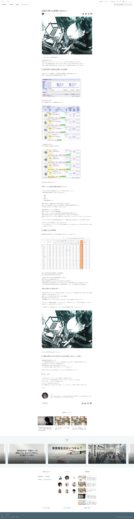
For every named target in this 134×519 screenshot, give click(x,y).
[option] (45, 424)
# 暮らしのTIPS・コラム (48, 479)
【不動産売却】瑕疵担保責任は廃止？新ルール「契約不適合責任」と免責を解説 (116, 459)
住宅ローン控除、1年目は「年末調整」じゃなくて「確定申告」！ (116, 455)
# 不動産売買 (47, 476)
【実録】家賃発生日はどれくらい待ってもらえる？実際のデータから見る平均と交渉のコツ (76, 455)
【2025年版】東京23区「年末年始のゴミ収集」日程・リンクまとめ (35, 459)
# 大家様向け (40, 479)
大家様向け (17, 4)
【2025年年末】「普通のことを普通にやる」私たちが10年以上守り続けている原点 (35, 456)
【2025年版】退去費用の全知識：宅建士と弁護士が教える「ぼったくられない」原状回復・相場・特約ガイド (76, 457)
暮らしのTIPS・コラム (25, 4)
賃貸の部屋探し (4, 4)
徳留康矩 (51, 394)
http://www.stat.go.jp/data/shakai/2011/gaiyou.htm (51, 274)
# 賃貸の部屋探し (45, 403)
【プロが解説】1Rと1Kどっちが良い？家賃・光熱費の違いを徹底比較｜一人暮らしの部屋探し (76, 459)
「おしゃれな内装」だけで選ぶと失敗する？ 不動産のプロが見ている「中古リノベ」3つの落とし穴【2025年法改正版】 (116, 457)
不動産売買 (11, 4)
